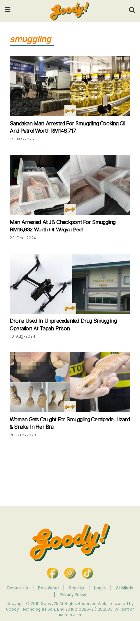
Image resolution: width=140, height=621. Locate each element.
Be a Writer (48, 587)
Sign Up (77, 587)
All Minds (124, 587)
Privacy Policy (73, 594)
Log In (100, 587)
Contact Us (17, 587)
